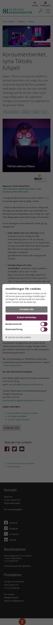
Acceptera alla (26, 309)
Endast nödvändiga (26, 317)
